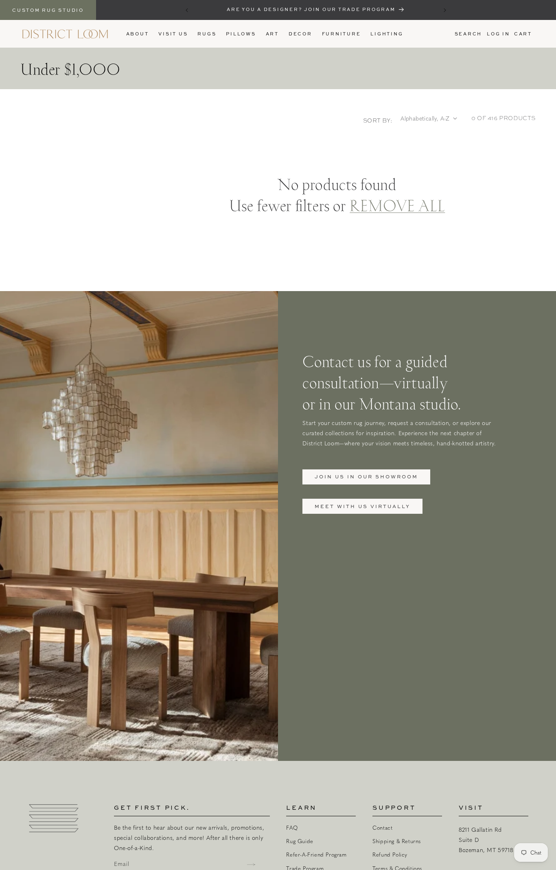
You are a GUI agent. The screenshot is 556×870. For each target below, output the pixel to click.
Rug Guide (299, 841)
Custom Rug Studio (48, 10)
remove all (397, 204)
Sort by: (377, 120)
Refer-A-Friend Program (316, 854)
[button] (207, 34)
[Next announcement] (445, 10)
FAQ (292, 827)
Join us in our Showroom (366, 476)
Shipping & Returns (396, 841)
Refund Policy (389, 854)
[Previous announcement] (187, 10)
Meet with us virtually (362, 506)
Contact (382, 827)
